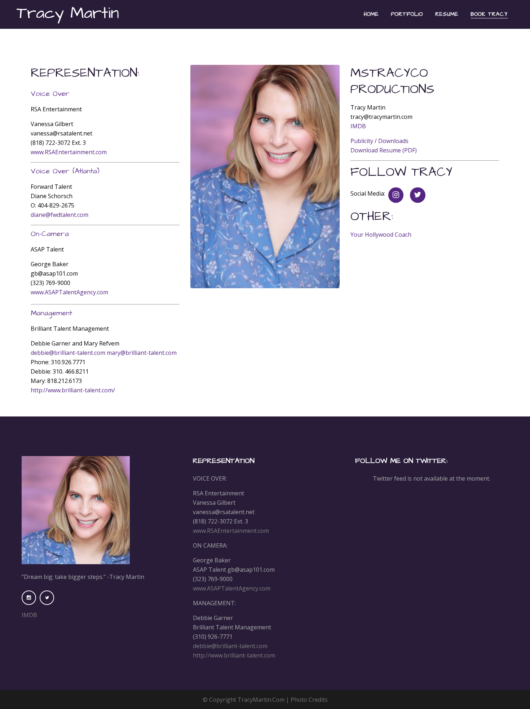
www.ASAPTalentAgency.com (69, 292)
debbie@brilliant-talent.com (69, 353)
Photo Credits (309, 700)
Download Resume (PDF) (383, 150)
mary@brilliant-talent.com (142, 353)
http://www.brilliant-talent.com (234, 655)
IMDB (358, 126)
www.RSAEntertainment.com (69, 152)
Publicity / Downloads (379, 141)
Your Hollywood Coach (380, 234)
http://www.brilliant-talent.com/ (73, 390)
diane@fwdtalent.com (59, 215)
